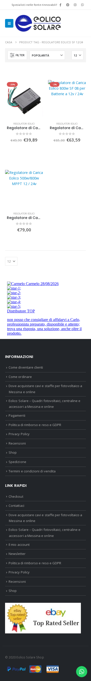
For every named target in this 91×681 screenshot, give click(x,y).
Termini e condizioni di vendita (32, 471)
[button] (9, 23)
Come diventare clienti (26, 367)
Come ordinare (20, 376)
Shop (13, 452)
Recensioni (17, 443)
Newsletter (17, 553)
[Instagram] (75, 5)
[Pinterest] (67, 5)
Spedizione (17, 461)
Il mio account (19, 544)
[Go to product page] (24, 189)
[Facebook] (60, 5)
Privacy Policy (19, 434)
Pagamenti (17, 415)
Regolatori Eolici (24, 123)
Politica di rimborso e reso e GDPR (35, 425)
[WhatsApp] (82, 5)
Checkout (16, 496)
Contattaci (16, 505)
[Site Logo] (38, 23)
